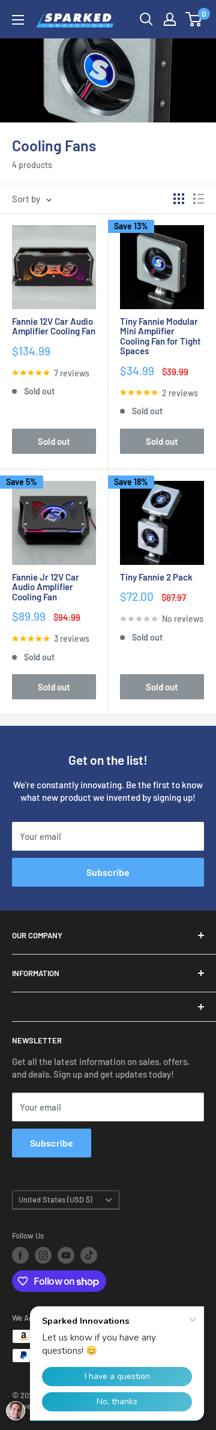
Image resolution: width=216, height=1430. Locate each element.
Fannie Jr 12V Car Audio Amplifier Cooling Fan (45, 587)
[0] (194, 19)
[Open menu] (18, 20)
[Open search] (146, 19)
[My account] (170, 19)
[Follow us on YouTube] (66, 1255)
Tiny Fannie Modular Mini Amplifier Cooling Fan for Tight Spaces (160, 336)
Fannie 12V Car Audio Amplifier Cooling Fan (53, 326)
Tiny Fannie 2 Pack (156, 577)
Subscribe (108, 872)
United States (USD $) (55, 1199)
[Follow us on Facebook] (20, 1255)
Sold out (54, 441)
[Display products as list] (198, 198)
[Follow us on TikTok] (88, 1255)
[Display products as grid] (178, 198)
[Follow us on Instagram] (43, 1255)
